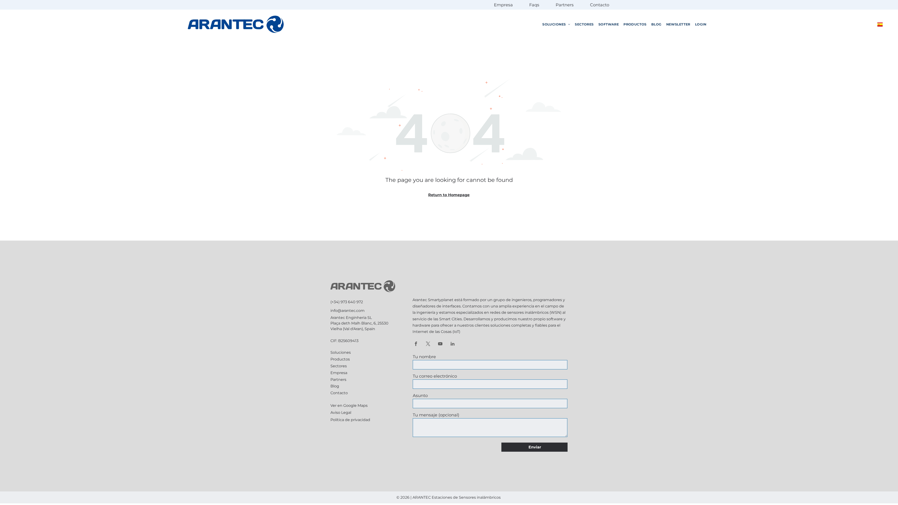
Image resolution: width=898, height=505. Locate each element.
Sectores (338, 366)
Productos (340, 359)
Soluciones (340, 352)
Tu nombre (424, 356)
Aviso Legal (340, 412)
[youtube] (440, 344)
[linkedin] (452, 344)
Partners (565, 4)
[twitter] (428, 344)
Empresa (503, 4)
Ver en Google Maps (349, 405)
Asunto (420, 395)
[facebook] (416, 344)
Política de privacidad (350, 420)
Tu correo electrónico (435, 376)
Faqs (534, 4)
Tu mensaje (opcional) (436, 415)
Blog (334, 386)
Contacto (599, 4)
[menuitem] (556, 24)
